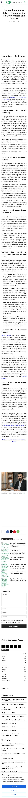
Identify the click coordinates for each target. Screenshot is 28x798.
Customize (14, 790)
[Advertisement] (14, 38)
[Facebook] (7, 531)
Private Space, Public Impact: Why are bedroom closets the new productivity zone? (18, 566)
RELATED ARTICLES (7, 539)
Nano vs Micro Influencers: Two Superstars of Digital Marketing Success (12, 744)
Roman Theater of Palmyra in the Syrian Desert (12, 716)
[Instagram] (7, 646)
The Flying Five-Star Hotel (8, 712)
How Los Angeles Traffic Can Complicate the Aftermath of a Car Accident (18, 544)
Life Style (7, 6)
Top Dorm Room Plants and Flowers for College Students (13, 749)
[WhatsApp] (18, 531)
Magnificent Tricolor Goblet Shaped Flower (12, 772)
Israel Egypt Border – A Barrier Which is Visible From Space (13, 754)
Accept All (14, 786)
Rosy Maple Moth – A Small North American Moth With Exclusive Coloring (12, 700)
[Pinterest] (14, 531)
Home (2, 6)
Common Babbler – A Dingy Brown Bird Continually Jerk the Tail (11, 767)
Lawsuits (13, 6)
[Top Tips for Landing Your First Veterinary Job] (5, 559)
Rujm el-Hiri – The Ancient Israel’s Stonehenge (13, 720)
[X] (11, 531)
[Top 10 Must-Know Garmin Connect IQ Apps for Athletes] (5, 583)
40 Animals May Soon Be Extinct (9, 727)
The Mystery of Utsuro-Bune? (8, 730)
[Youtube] (19, 646)
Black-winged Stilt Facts (7, 758)
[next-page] (5, 586)
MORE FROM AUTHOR (19, 539)
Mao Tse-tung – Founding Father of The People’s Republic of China (13, 708)
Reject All (14, 794)
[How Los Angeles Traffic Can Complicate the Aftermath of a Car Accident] (5, 547)
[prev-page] (2, 586)
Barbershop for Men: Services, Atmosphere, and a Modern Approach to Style (18, 552)
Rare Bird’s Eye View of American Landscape (12, 704)
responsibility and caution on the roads (13, 425)
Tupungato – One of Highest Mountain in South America (13, 762)
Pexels (23, 493)
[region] (14, 785)
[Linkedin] (11, 646)
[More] (21, 531)
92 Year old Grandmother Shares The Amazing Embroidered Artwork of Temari (12, 734)
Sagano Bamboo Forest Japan (8, 723)
